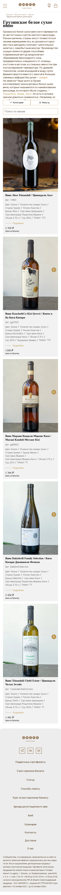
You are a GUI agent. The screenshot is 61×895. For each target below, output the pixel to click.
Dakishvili (16, 578)
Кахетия (35, 208)
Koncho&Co (17, 333)
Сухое (43, 204)
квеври (43, 77)
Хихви (20, 93)
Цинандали (36, 211)
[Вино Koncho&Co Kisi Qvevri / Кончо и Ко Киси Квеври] (30, 273)
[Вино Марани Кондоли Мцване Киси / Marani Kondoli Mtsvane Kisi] (30, 395)
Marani (33, 452)
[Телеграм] (22, 751)
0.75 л (16, 218)
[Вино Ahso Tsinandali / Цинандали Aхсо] (30, 154)
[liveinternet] (6, 893)
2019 (12, 462)
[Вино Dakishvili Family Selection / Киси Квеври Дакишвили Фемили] (30, 518)
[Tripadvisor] (39, 751)
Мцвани (20, 456)
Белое (14, 204)
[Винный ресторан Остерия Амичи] (27, 6)
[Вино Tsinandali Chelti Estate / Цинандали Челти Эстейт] (30, 640)
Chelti (15, 700)
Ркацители (9, 93)
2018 (12, 340)
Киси (28, 93)
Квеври (32, 340)
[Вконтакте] (30, 751)
